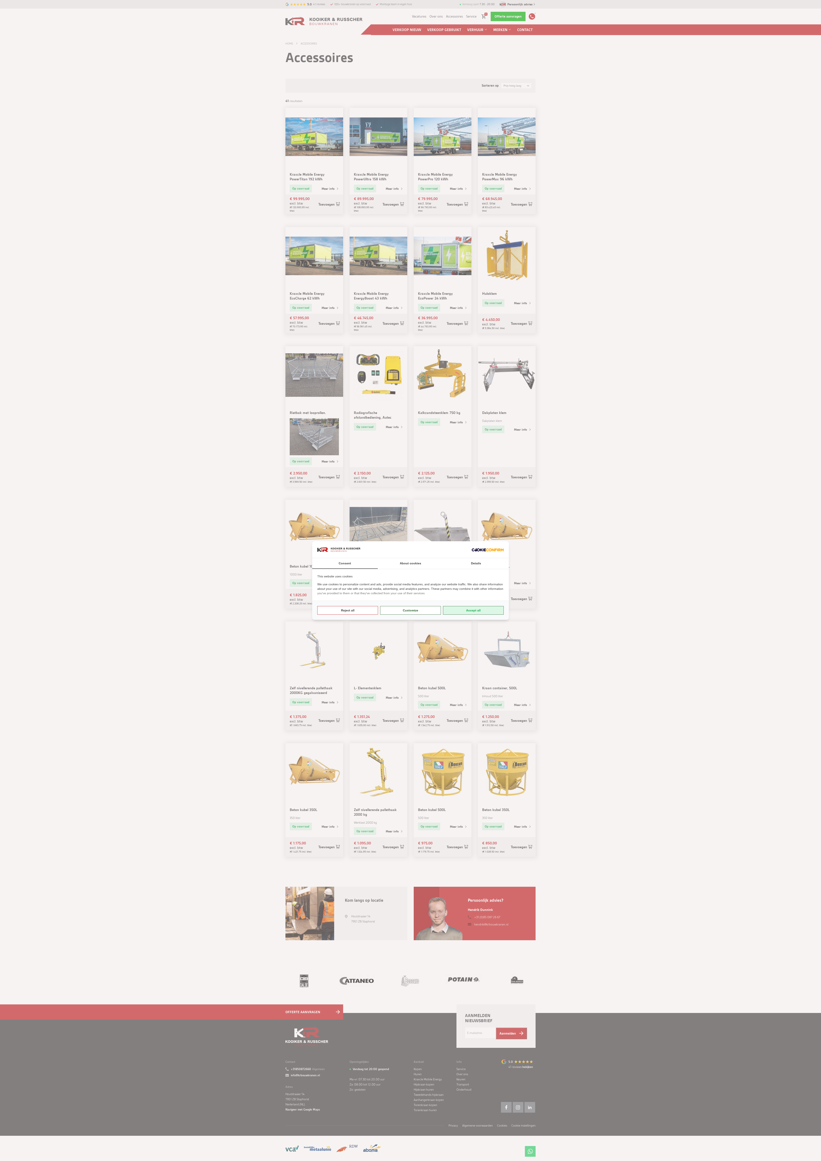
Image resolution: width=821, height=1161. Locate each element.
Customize (410, 610)
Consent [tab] (345, 563)
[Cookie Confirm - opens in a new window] (488, 549)
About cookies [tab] (410, 563)
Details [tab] (476, 563)
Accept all (473, 610)
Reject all (347, 610)
